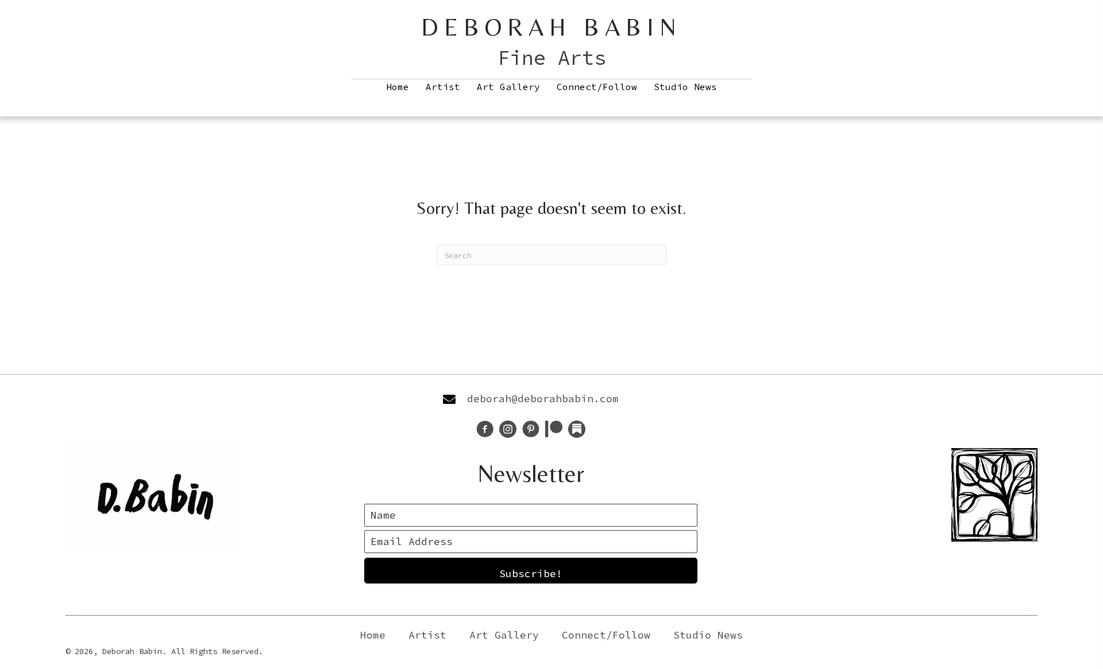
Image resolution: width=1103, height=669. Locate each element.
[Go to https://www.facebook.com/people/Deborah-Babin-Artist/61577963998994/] (484, 431)
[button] (530, 571)
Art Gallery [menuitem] (508, 86)
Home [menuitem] (397, 86)
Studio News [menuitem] (685, 86)
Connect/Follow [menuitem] (597, 86)
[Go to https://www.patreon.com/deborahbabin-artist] (553, 430)
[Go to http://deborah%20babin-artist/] (530, 431)
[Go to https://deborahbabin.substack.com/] (576, 429)
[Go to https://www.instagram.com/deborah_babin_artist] (507, 431)
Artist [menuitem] (443, 86)
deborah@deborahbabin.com (543, 398)
